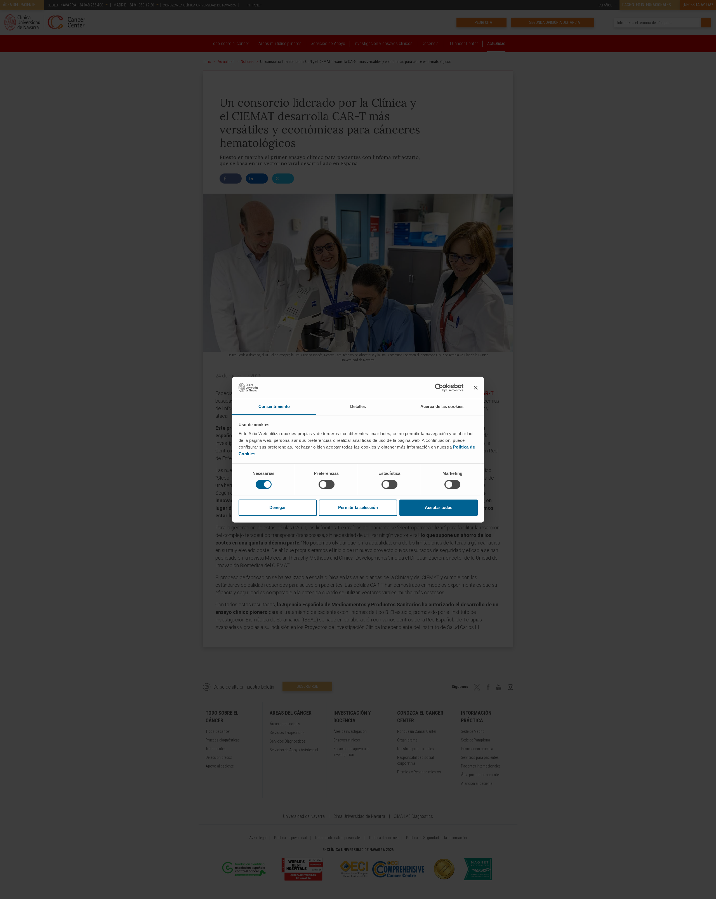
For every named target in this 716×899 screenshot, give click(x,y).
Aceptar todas (438, 507)
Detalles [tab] (358, 406)
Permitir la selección (358, 507)
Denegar (277, 507)
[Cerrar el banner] (476, 387)
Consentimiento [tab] (274, 406)
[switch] (327, 484)
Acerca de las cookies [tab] (441, 406)
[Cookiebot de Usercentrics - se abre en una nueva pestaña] (438, 387)
